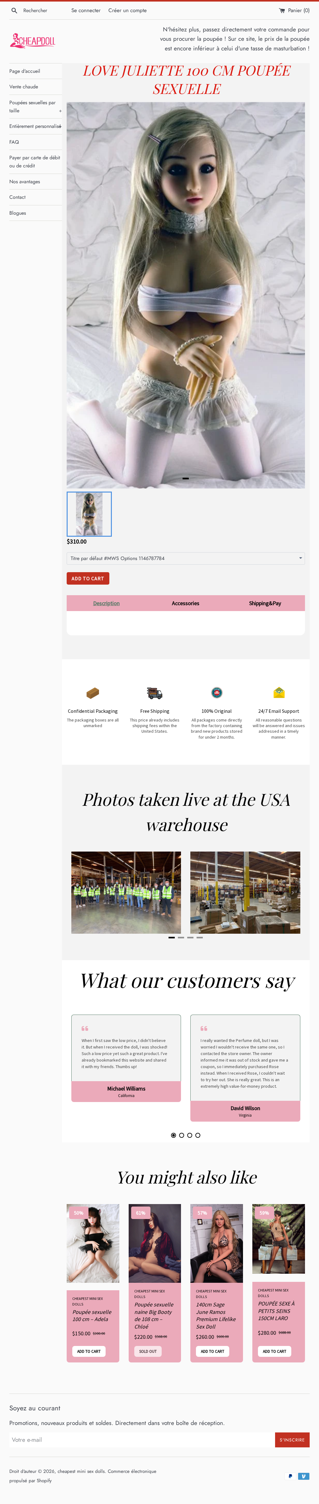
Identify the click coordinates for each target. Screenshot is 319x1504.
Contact (17, 197)
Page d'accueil (24, 71)
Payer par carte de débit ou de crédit (34, 161)
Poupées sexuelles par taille (35, 106)
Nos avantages (24, 181)
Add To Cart (88, 578)
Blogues (17, 213)
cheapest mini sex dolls (81, 1471)
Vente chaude (23, 86)
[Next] (292, 892)
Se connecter (86, 10)
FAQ (14, 142)
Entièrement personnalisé (35, 126)
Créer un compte (127, 10)
